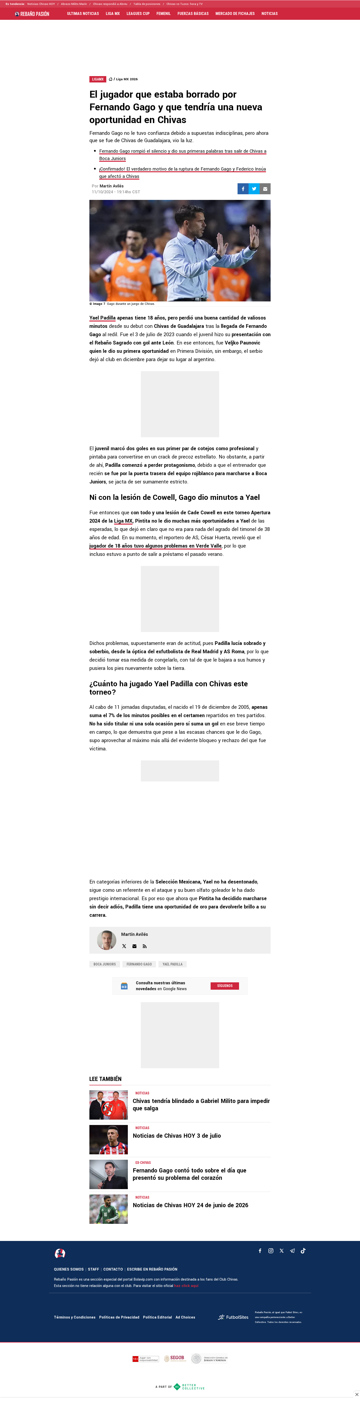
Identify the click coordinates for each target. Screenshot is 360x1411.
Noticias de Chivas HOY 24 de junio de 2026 (190, 1205)
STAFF (93, 1269)
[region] (180, 43)
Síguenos (225, 986)
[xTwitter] (282, 1251)
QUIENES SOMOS (69, 1269)
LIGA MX (113, 13)
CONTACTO (113, 1269)
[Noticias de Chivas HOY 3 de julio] (108, 1139)
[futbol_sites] (234, 1317)
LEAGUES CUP (138, 13)
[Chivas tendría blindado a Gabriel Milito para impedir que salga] (108, 1105)
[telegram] (292, 1251)
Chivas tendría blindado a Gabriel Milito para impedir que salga (201, 1105)
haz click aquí (186, 1285)
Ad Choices (185, 1317)
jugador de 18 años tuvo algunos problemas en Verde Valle (155, 546)
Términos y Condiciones (75, 1317)
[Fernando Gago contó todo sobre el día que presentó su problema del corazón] (108, 1174)
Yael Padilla (102, 317)
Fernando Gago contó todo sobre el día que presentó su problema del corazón (189, 1174)
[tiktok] (303, 1251)
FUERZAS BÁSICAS (193, 13)
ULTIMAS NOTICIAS (83, 13)
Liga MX (123, 521)
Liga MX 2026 (127, 79)
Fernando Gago (139, 964)
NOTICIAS (270, 13)
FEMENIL (163, 13)
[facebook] (260, 1251)
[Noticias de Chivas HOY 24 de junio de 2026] (108, 1209)
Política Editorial (157, 1317)
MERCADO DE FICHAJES (235, 13)
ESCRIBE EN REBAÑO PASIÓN (152, 1269)
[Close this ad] (356, 1394)
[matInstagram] (271, 1251)
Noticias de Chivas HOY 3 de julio (177, 1136)
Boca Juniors (105, 964)
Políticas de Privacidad (119, 1317)
